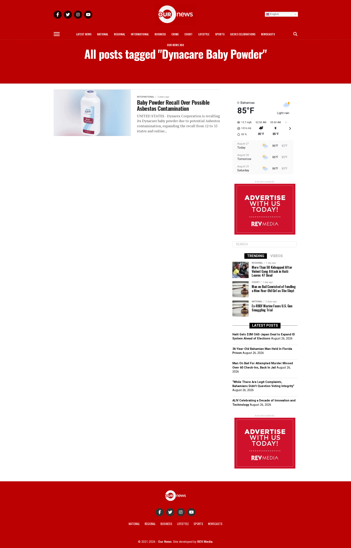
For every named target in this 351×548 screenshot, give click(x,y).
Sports (219, 34)
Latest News (83, 34)
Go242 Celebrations (242, 34)
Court (188, 34)
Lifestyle (203, 34)
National (102, 34)
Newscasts (268, 34)
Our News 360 (175, 45)
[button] (243, 128)
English (274, 14)
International (140, 34)
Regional (119, 34)
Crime (175, 34)
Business (160, 34)
